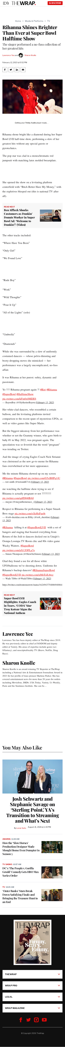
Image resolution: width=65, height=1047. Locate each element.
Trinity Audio (30, 123)
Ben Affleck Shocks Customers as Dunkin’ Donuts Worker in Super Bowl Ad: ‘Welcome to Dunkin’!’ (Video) (19, 217)
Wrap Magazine (15, 1008)
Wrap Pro (11, 985)
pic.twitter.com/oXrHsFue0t (30, 513)
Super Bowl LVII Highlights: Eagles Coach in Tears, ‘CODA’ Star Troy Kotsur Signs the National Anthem (20, 605)
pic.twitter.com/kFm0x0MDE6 (19, 398)
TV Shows (7, 864)
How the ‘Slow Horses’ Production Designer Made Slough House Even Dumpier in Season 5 (20, 848)
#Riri (43, 389)
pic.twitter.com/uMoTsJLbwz (37, 574)
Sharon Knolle (30, 55)
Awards (6, 839)
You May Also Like (22, 747)
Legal (9, 996)
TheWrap (11, 974)
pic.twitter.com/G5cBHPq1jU (44, 478)
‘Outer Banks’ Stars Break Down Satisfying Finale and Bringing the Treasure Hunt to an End (20, 896)
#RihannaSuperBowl (43, 570)
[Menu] (5, 3)
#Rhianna (52, 389)
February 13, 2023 (45, 402)
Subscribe (55, 3)
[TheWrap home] (23, 3)
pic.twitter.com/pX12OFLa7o (18, 550)
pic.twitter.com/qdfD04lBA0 (18, 498)
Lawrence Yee (8, 55)
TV (48, 21)
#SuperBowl (9, 394)
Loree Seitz (21, 828)
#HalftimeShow (25, 394)
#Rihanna (7, 527)
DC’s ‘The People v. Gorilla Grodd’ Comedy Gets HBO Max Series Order (20, 871)
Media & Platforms (34, 21)
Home (18, 21)
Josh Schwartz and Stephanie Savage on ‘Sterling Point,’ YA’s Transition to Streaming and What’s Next (32, 809)
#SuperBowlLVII (36, 527)
